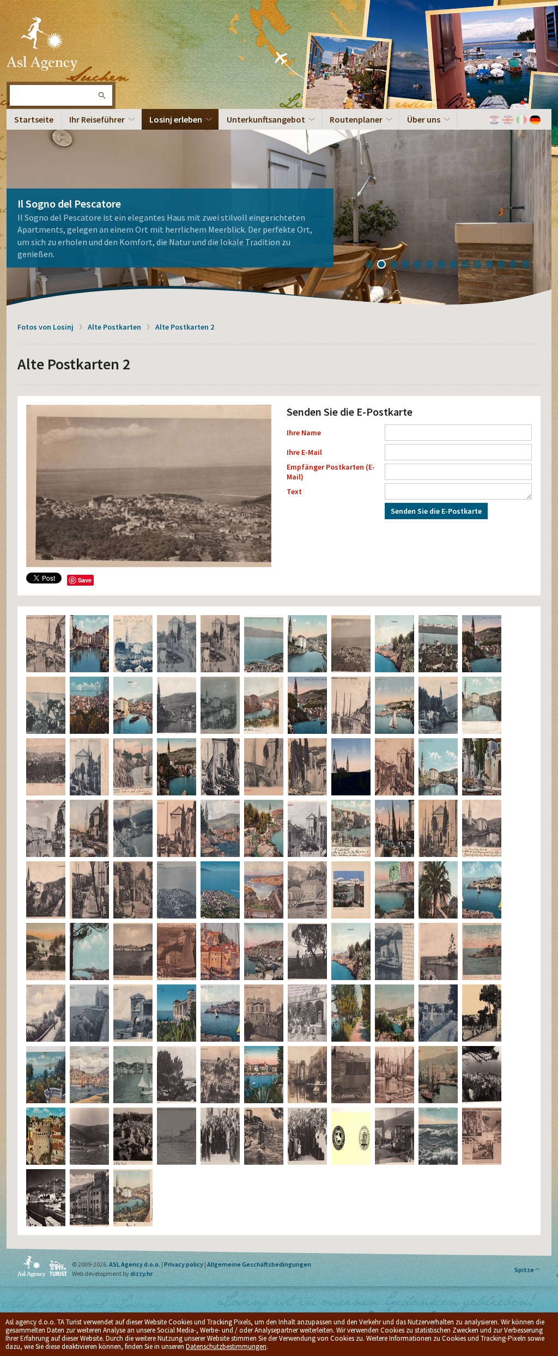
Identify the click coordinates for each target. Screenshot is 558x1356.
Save (85, 580)
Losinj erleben (175, 119)
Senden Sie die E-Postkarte (436, 511)
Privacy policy (183, 1264)
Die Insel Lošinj (42, 43)
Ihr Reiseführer (97, 119)
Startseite (33, 119)
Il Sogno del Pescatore (69, 203)
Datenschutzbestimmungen (226, 1346)
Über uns (423, 119)
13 (517, 265)
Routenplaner (356, 119)
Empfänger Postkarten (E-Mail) (331, 472)
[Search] (101, 95)
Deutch (535, 119)
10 (481, 265)
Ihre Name (304, 432)
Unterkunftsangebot (266, 119)
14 (529, 265)
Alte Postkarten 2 (184, 327)
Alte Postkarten (114, 327)
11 (493, 265)
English (507, 119)
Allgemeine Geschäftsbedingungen (259, 1264)
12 (505, 265)
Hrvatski (494, 119)
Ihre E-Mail (304, 452)
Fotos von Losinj (45, 327)
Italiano (521, 119)
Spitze (524, 1270)
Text (294, 491)
